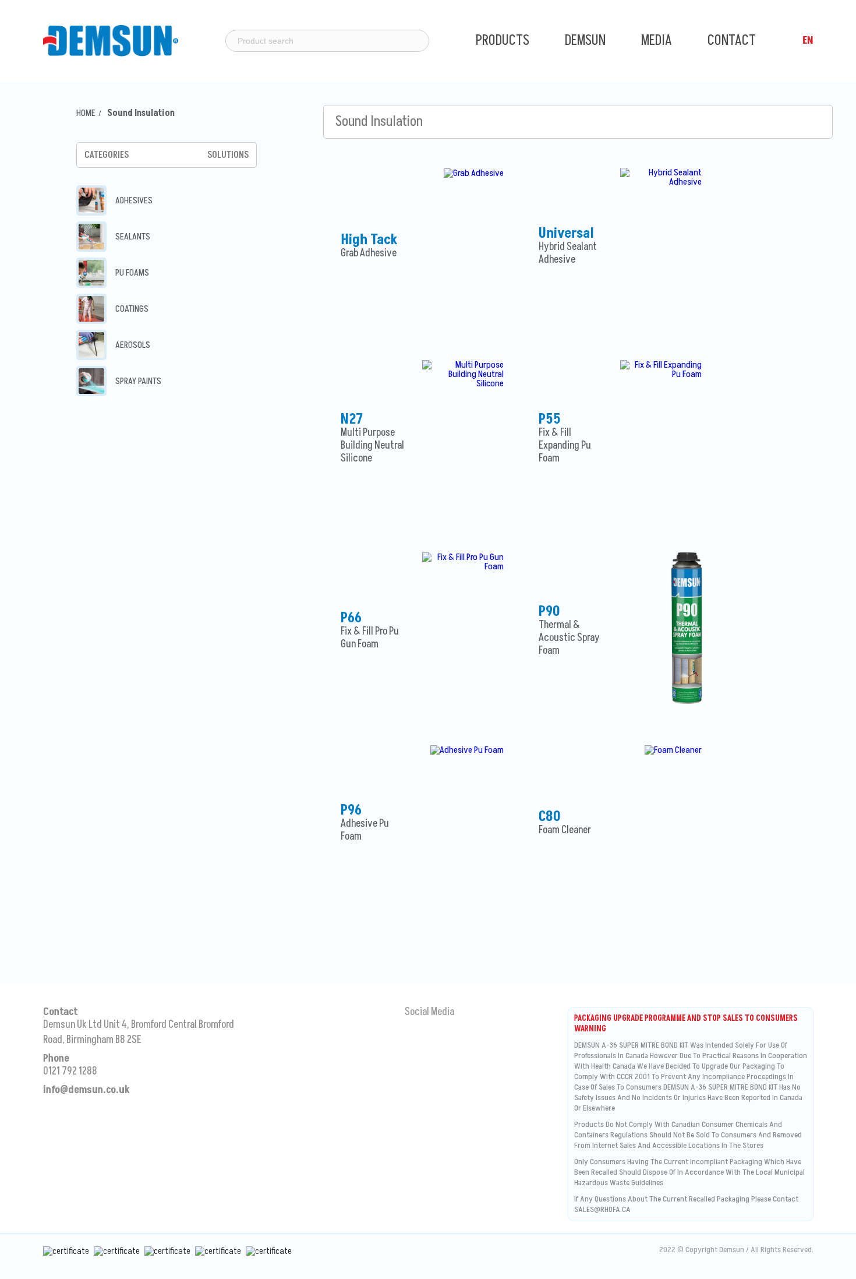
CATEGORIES (106, 155)
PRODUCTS (504, 40)
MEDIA (658, 40)
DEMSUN (587, 40)
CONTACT (732, 40)
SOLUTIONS (228, 155)
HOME (85, 113)
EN (807, 40)
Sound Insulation (141, 113)
